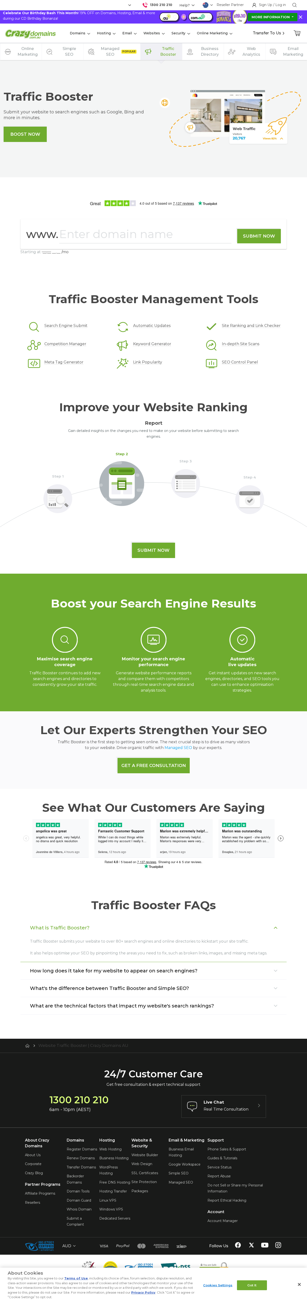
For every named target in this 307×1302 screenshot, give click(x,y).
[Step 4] (249, 496)
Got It (252, 1285)
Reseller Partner (230, 5)
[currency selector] (129, 5)
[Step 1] (57, 496)
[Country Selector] (205, 5)
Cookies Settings (217, 1285)
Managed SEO (178, 747)
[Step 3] (185, 480)
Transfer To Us (267, 33)
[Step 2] (121, 480)
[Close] (299, 1284)
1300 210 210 (161, 5)
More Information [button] (271, 17)
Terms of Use (76, 1278)
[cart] (297, 33)
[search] (294, 5)
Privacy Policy (143, 1292)
